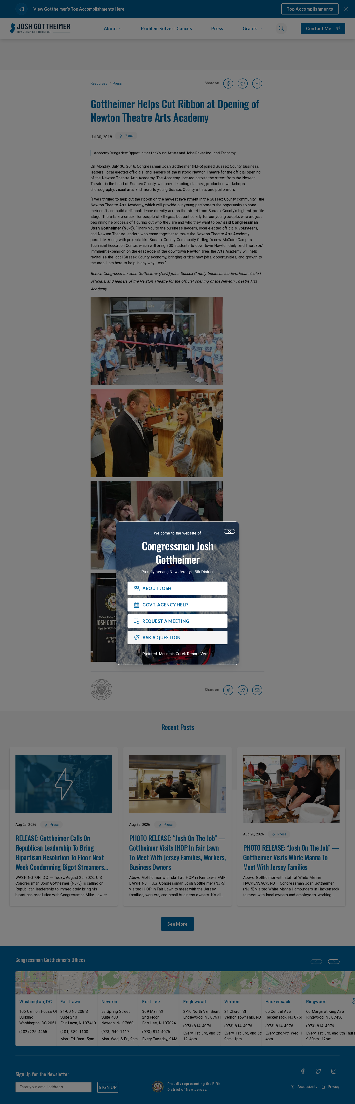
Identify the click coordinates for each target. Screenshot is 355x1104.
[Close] (229, 531)
